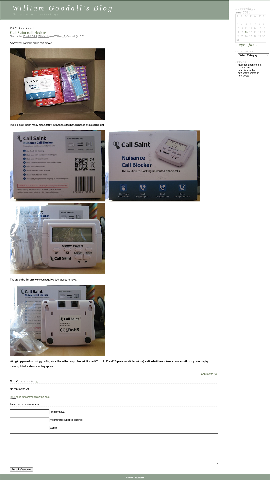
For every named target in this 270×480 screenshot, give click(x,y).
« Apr (240, 45)
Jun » (253, 45)
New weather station (248, 73)
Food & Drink (30, 36)
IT (39, 36)
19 (246, 32)
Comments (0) (209, 373)
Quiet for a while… (247, 70)
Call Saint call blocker (28, 32)
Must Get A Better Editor (250, 64)
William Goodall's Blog (62, 8)
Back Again (244, 67)
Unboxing (45, 36)
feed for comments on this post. (30, 396)
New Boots (243, 75)
